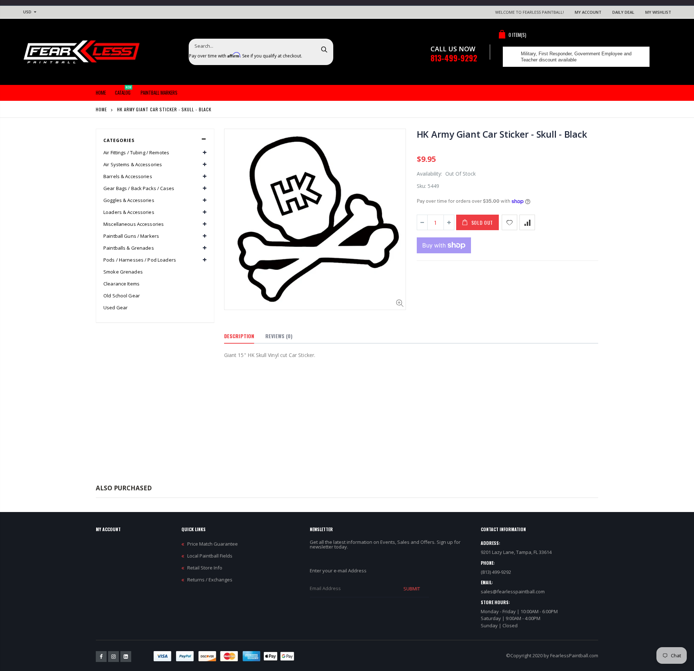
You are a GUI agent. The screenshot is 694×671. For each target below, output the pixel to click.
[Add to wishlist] (509, 222)
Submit (411, 588)
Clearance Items (121, 283)
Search (324, 49)
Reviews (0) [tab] (278, 336)
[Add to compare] (527, 222)
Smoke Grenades (123, 271)
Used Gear (115, 307)
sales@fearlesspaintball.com (513, 591)
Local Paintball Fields (209, 555)
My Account (588, 12)
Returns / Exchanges (209, 579)
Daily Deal (623, 12)
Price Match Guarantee (212, 544)
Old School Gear (121, 295)
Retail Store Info (204, 567)
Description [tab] (239, 336)
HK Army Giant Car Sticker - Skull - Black (502, 134)
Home (101, 109)
